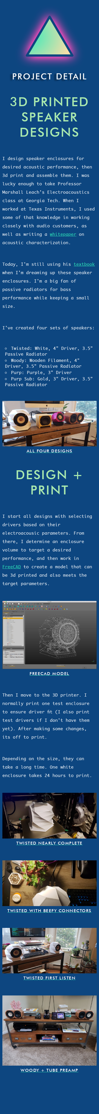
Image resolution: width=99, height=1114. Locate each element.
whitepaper (63, 234)
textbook (84, 264)
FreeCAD (11, 567)
